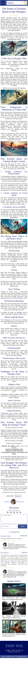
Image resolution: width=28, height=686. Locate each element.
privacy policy (11, 656)
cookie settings (21, 656)
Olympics (18, 496)
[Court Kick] (14, 645)
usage (4, 656)
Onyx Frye (17, 651)
